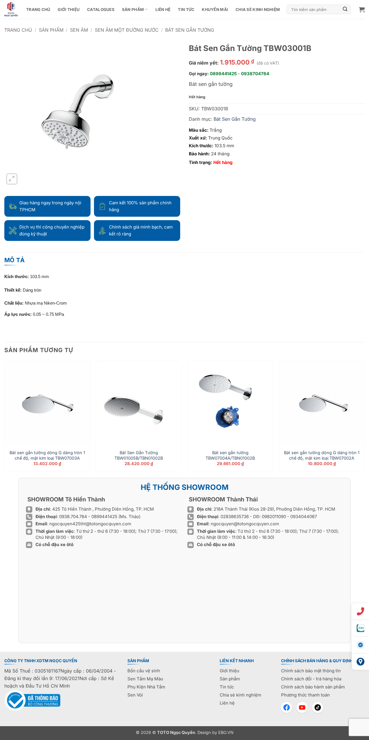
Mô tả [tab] (14, 260)
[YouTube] (302, 707)
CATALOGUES (100, 9)
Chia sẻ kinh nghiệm (258, 9)
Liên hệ (163, 9)
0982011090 (274, 516)
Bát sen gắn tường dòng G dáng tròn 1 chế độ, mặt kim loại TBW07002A (321, 455)
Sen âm (79, 30)
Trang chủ (38, 9)
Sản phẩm (133, 9)
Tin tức (186, 9)
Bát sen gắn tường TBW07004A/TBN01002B (230, 455)
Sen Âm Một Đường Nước (127, 30)
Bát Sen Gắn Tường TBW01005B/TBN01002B (138, 455)
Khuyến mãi (215, 9)
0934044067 (303, 516)
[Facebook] (286, 707)
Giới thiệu (69, 9)
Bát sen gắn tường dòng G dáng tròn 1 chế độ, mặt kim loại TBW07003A (47, 455)
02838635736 (235, 516)
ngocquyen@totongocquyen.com (245, 523)
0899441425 (223, 73)
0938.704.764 (73, 516)
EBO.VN (226, 732)
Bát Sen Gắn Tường (189, 30)
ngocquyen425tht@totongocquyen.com (90, 523)
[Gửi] (345, 9)
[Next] (364, 418)
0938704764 (255, 73)
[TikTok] (317, 707)
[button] (362, 9)
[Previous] (4, 418)
